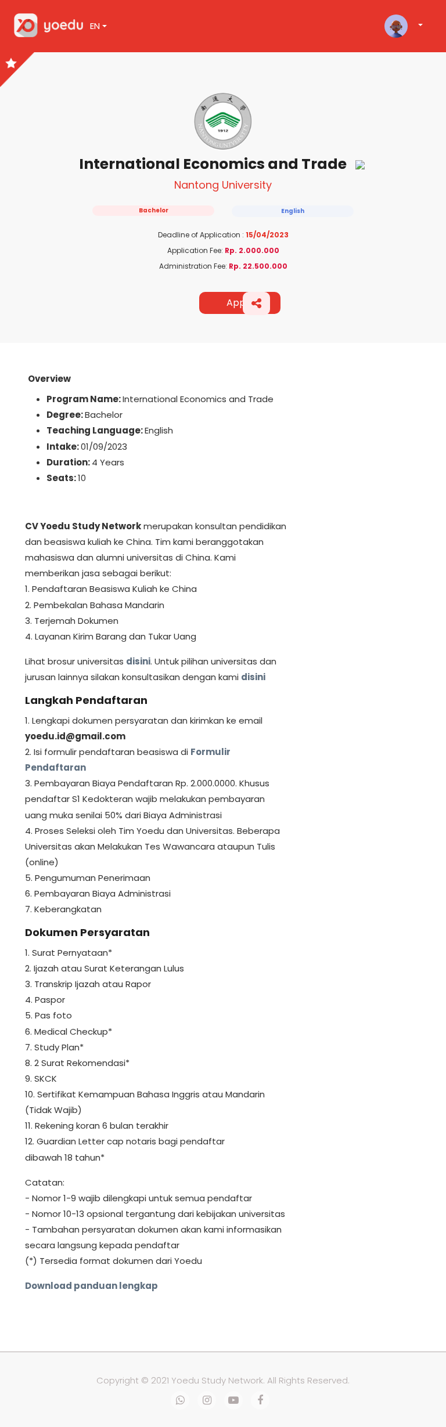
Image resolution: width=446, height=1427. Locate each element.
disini (138, 661)
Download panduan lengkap (91, 1286)
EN (95, 26)
